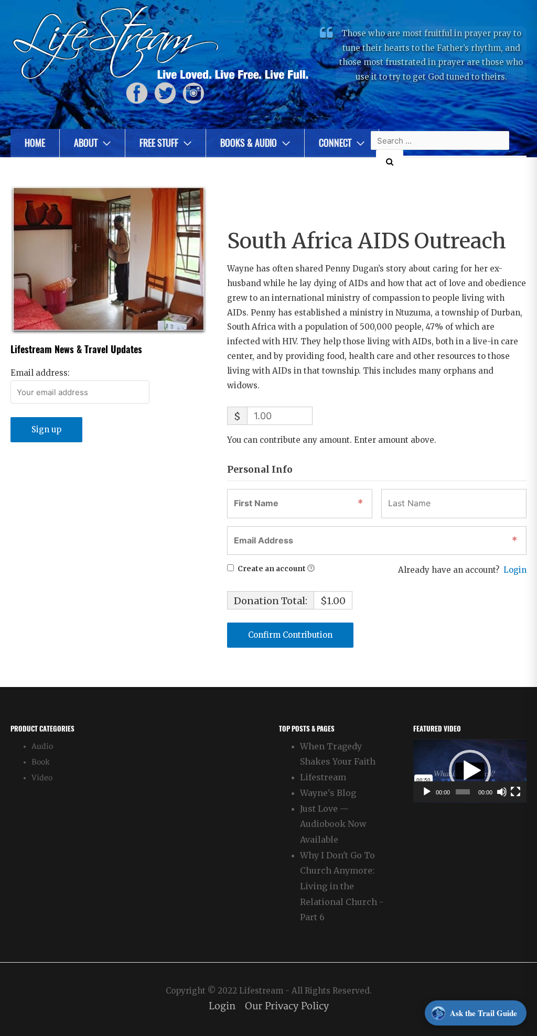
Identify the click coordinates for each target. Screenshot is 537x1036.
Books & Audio (248, 142)
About (86, 142)
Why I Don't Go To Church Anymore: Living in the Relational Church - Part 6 (341, 886)
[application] (470, 771)
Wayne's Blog (328, 793)
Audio (42, 746)
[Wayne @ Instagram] (193, 93)
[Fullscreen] (515, 792)
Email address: (40, 373)
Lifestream (323, 777)
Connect (335, 142)
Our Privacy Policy (287, 1006)
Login (515, 570)
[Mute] (502, 792)
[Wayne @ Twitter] (165, 93)
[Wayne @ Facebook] (137, 93)
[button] (470, 771)
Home (35, 142)
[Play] (427, 792)
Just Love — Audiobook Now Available (333, 824)
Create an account (271, 568)
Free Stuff (158, 142)
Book (40, 762)
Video (41, 777)
